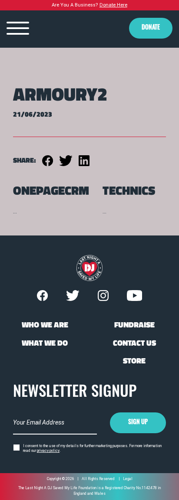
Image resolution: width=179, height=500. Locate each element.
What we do (45, 343)
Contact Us (134, 343)
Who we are (45, 324)
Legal (128, 479)
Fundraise (134, 324)
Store (134, 360)
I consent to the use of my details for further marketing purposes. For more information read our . (92, 448)
